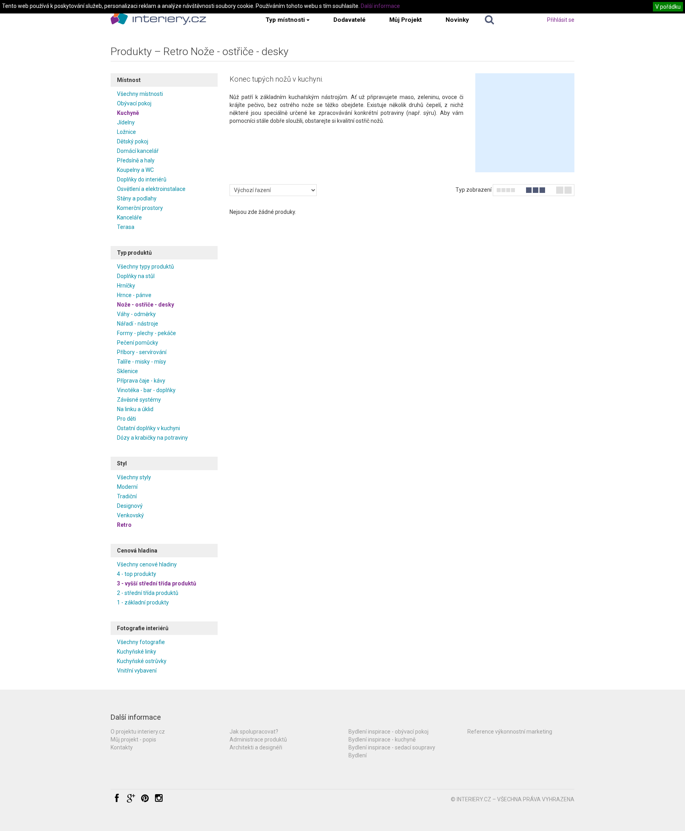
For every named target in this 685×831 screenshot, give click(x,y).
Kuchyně (128, 113)
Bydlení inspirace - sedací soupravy (391, 747)
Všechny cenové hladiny (147, 564)
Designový (130, 506)
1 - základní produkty (143, 602)
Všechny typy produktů (145, 266)
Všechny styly (134, 477)
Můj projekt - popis (133, 739)
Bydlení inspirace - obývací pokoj (388, 731)
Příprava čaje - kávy (141, 380)
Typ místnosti (285, 19)
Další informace (380, 6)
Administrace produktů (258, 739)
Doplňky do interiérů (141, 179)
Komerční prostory (140, 208)
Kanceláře (129, 217)
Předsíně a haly (136, 160)
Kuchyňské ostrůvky (141, 661)
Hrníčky (126, 285)
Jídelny (126, 122)
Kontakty (122, 747)
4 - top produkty (136, 574)
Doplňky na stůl (136, 276)
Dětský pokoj (132, 141)
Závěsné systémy (139, 399)
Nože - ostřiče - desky (145, 304)
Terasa (125, 227)
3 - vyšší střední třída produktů (156, 583)
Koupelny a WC (135, 170)
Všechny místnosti (140, 94)
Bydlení (357, 755)
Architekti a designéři (256, 747)
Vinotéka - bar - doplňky (146, 390)
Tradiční (127, 496)
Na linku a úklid (135, 409)
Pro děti (126, 419)
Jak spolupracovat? (254, 731)
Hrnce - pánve (134, 295)
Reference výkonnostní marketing (509, 731)
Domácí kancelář (138, 151)
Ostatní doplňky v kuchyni (148, 428)
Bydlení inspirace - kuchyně (381, 739)
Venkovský (130, 515)
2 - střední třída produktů (147, 593)
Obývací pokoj (134, 103)
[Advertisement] (524, 122)
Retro (124, 525)
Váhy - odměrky (136, 314)
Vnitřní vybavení (137, 670)
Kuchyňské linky (136, 651)
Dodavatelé (349, 19)
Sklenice (127, 371)
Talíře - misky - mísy (141, 361)
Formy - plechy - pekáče (146, 333)
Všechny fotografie (141, 642)
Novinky (457, 19)
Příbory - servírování (141, 352)
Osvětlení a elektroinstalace (151, 189)
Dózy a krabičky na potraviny (152, 438)
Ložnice (126, 132)
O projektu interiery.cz (138, 731)
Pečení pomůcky (137, 342)
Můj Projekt (405, 19)
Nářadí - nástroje (137, 323)
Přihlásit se (560, 20)
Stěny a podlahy (137, 198)
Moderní (127, 487)
